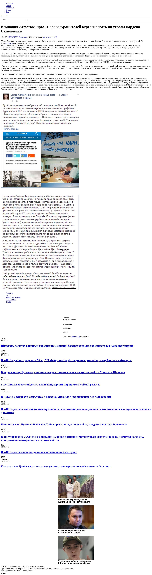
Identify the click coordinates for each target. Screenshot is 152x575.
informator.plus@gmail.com (17, 573)
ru (1, 16)
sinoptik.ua (76, 336)
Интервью (10, 8)
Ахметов (9, 293)
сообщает (9, 43)
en (6, 16)
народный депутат (13, 297)
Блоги (8, 12)
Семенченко (11, 300)
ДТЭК (8, 295)
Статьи (8, 6)
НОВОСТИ (13, 37)
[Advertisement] (38, 310)
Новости (9, 3)
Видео (8, 10)
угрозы (8, 302)
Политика (23, 37)
